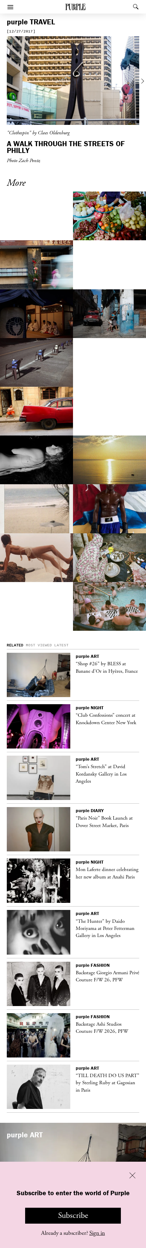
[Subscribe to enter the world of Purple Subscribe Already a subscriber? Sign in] (73, 81)
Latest (61, 645)
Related (15, 645)
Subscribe (73, 1215)
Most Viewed (39, 645)
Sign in (97, 1233)
